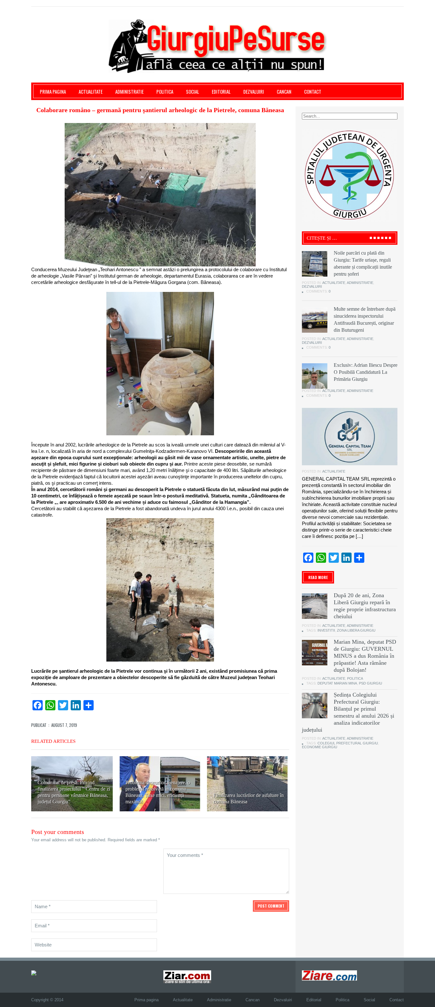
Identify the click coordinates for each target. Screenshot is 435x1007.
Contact (312, 91)
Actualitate (91, 91)
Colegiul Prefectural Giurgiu (347, 743)
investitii (326, 630)
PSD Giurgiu (370, 683)
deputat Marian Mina (337, 683)
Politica (164, 91)
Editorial (221, 91)
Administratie (129, 91)
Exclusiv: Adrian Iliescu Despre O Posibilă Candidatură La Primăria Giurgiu (365, 372)
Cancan (284, 91)
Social (192, 91)
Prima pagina (53, 91)
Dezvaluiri (253, 91)
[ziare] (187, 976)
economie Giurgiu (319, 747)
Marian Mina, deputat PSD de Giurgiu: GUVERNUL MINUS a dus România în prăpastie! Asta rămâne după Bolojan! (365, 656)
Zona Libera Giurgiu (356, 630)
